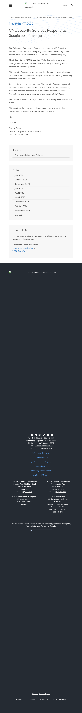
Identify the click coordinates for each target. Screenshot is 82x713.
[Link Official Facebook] (32, 435)
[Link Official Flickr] (52, 435)
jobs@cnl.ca (47, 448)
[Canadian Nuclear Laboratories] (41, 5)
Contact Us (31, 699)
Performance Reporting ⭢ (41, 453)
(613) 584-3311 (27, 492)
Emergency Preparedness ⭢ (41, 471)
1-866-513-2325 (48, 438)
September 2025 (22, 184)
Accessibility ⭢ (41, 466)
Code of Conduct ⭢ (41, 457)
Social (52, 699)
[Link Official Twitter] (43, 435)
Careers (19, 699)
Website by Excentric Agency (41, 694)
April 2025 (19, 193)
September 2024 (22, 210)
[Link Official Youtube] (48, 435)
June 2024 (19, 215)
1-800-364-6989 (19, 251)
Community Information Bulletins (20, 17)
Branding (62, 699)
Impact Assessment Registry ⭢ (41, 462)
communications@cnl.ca (22, 248)
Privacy (42, 699)
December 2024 (22, 201)
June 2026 (19, 175)
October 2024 (21, 206)
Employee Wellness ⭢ (41, 475)
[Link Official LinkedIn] (36, 435)
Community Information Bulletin (28, 155)
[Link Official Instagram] (40, 435)
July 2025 (19, 188)
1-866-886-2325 (47, 443)
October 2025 (21, 180)
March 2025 (20, 197)
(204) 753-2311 (60, 492)
